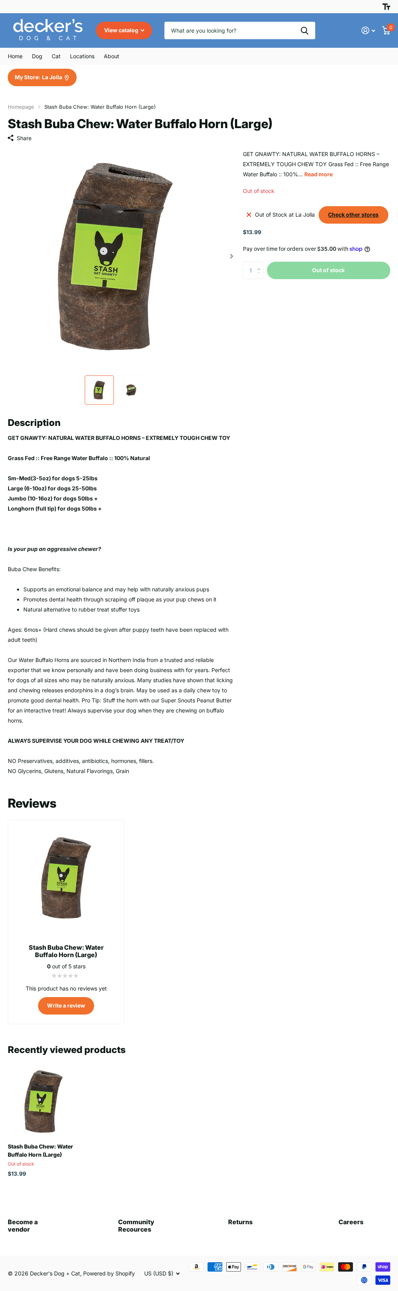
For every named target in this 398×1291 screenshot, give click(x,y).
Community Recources (136, 1225)
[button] (232, 256)
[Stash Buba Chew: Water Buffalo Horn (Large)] (43, 1101)
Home (15, 56)
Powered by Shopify (109, 1273)
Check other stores (353, 214)
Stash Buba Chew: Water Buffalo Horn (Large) (40, 1150)
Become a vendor (23, 1225)
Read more (318, 174)
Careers (351, 1222)
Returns (240, 1222)
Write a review (66, 1005)
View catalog (122, 30)
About (111, 56)
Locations (82, 56)
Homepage (21, 107)
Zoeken (304, 30)
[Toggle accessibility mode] (386, 7)
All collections (37, 56)
